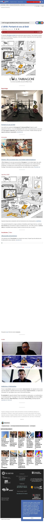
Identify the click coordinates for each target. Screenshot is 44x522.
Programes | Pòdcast (13, 1)
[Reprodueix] (2, 32)
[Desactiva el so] (38, 32)
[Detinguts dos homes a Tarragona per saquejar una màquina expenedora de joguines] (30, 434)
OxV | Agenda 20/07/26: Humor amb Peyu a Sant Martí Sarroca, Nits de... (13, 461)
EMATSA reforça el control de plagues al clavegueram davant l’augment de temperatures (21, 462)
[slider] (40, 32)
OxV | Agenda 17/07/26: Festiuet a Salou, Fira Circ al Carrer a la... (30, 461)
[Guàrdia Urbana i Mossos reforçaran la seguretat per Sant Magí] (13, 434)
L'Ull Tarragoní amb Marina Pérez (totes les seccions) (15, 22)
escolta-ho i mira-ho (6, 400)
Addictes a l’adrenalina (8, 386)
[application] (22, 32)
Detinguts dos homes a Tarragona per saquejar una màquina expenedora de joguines (30, 443)
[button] (42, 2)
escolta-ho (19, 132)
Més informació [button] (26, 515)
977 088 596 (22, 478)
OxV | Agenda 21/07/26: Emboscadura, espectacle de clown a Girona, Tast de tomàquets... (5, 462)
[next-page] (42, 429)
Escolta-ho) (37, 167)
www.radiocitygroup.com (36, 481)
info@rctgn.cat (22, 479)
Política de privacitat (5, 498)
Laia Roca (38, 221)
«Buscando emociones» (9, 236)
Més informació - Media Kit (22, 487)
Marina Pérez (4, 29)
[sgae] (7, 481)
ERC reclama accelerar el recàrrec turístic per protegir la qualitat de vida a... (21, 443)
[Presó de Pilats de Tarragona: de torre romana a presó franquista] (5, 434)
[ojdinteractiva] (7, 490)
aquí (7, 332)
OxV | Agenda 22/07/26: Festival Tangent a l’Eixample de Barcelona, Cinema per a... (38, 443)
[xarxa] (7, 473)
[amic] (7, 477)
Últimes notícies (20, 1)
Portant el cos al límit (8, 124)
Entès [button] (32, 518)
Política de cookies (5, 499)
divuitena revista (11, 35)
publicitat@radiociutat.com (22, 486)
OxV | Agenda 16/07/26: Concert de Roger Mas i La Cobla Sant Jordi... (38, 461)
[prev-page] (40, 429)
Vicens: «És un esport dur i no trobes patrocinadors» (18, 159)
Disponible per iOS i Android (22, 493)
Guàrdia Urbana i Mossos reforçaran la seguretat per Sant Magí (13, 442)
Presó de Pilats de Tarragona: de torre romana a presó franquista (5, 442)
